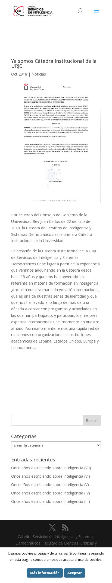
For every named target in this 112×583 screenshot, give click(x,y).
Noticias (39, 74)
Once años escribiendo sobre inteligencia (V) (50, 484)
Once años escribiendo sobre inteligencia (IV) (50, 493)
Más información (45, 573)
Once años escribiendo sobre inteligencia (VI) (50, 476)
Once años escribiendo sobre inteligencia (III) (50, 501)
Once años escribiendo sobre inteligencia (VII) (51, 467)
